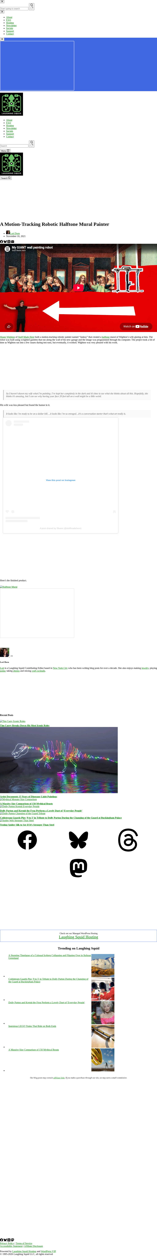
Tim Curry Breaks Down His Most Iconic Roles (24, 725)
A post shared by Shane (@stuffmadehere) (60, 528)
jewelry (145, 668)
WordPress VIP (48, 1251)
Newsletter (11, 128)
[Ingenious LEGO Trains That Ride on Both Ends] (102, 1047)
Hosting (10, 125)
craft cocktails (38, 671)
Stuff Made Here (26, 337)
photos (16, 671)
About (9, 120)
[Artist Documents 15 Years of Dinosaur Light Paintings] (59, 792)
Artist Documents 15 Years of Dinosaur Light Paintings (28, 796)
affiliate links (59, 1078)
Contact (10, 136)
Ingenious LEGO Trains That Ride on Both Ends (32, 1026)
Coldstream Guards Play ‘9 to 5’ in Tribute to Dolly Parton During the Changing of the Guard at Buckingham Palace (61, 817)
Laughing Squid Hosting (78, 937)
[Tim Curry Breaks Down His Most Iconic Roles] (12, 721)
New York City (60, 668)
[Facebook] (2, 242)
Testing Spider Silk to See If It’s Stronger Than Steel (27, 824)
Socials (9, 131)
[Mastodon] (78, 878)
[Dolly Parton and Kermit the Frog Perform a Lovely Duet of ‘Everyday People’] (19, 806)
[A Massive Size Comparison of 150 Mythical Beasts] (18, 799)
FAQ (8, 122)
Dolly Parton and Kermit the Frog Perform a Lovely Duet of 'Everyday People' (46, 1002)
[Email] (12, 242)
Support (10, 134)
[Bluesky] (5, 242)
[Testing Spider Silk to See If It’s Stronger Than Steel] (17, 820)
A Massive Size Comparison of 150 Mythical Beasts (26, 803)
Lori (2, 668)
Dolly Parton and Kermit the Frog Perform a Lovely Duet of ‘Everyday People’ (41, 810)
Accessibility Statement (11, 1246)
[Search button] (31, 144)
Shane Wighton (7, 337)
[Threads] (9, 242)
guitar (2, 671)
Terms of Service (24, 1243)
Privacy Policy (7, 1243)
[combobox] (14, 146)
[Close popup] (2, 39)
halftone (106, 337)
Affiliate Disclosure (33, 1246)
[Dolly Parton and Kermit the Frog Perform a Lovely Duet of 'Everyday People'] (102, 1023)
